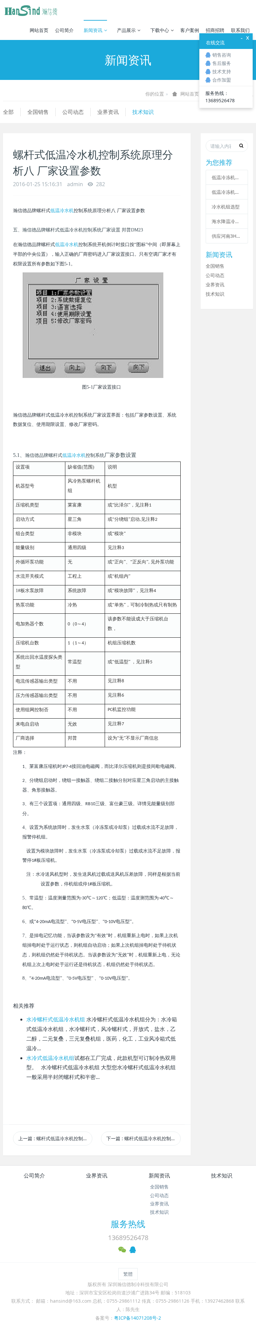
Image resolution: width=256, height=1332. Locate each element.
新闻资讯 (93, 30)
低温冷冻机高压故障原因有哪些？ (227, 192)
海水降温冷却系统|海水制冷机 (227, 221)
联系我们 (240, 30)
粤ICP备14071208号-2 (137, 1318)
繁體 (128, 1274)
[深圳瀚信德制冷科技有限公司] (30, 10)
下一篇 (143, 1138)
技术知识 (143, 112)
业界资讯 (108, 112)
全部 (8, 112)
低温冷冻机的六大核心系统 (227, 177)
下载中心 (159, 30)
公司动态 (73, 112)
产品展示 (126, 30)
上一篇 (55, 1138)
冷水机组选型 (226, 206)
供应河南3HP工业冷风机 (227, 236)
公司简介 (64, 30)
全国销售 (38, 112)
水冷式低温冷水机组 (50, 1058)
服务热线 (128, 1224)
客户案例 (189, 30)
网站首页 (39, 30)
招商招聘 (215, 30)
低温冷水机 (62, 210)
